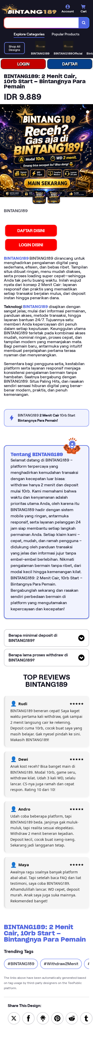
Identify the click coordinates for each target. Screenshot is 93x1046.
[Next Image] (89, 151)
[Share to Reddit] (72, 1018)
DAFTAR (70, 64)
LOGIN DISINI (31, 245)
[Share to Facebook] (28, 1018)
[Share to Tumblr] (86, 1018)
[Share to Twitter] (14, 1018)
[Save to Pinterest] (57, 1018)
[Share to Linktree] (43, 1018)
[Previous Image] (4, 151)
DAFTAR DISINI (31, 230)
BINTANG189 (16, 258)
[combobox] (41, 23)
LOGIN (23, 64)
